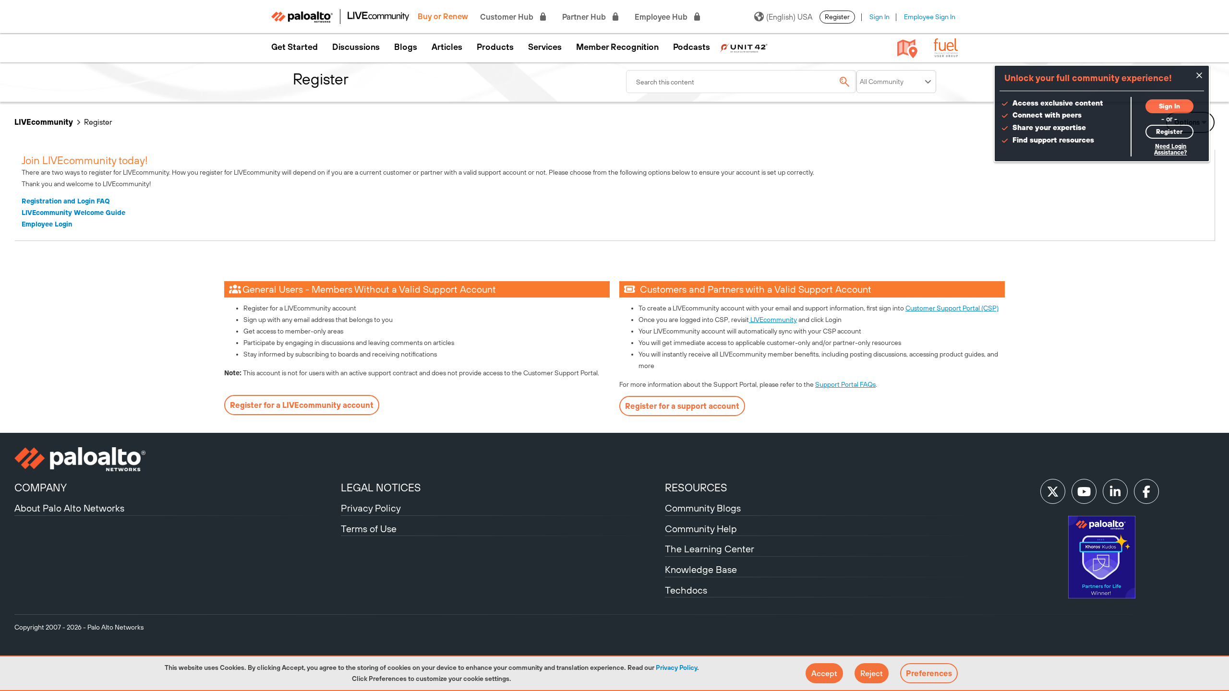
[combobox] (741, 81)
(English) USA (789, 16)
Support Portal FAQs (845, 384)
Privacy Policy (676, 667)
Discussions (356, 47)
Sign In (879, 17)
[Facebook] (1146, 491)
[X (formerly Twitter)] (1052, 491)
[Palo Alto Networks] (176, 459)
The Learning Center (709, 548)
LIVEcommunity (43, 122)
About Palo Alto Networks (69, 507)
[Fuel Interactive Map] (907, 48)
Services (545, 47)
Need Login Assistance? (1170, 149)
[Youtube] (1084, 491)
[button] (824, 673)
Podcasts (691, 47)
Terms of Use (369, 528)
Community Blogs (703, 507)
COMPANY (40, 487)
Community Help (701, 528)
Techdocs (686, 590)
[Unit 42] (744, 47)
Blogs (405, 47)
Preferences (929, 673)
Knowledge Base (701, 569)
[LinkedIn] (1115, 491)
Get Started (294, 47)
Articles (447, 47)
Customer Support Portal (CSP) (952, 308)
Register (837, 17)
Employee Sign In (929, 17)
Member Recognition (617, 47)
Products (495, 47)
